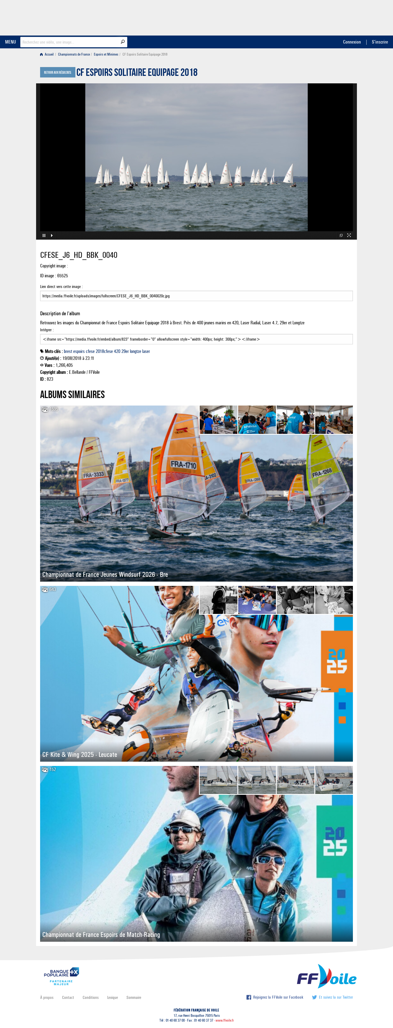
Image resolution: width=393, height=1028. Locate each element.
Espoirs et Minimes (106, 54)
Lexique (112, 997)
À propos (46, 997)
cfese (90, 351)
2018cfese (104, 351)
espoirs (79, 351)
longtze (135, 351)
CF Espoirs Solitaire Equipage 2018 (137, 73)
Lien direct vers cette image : (61, 286)
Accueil (49, 54)
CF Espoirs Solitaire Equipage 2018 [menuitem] (144, 54)
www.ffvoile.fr (224, 1020)
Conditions (91, 997)
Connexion (352, 42)
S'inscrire (380, 42)
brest (68, 351)
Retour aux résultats (57, 73)
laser (146, 351)
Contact (68, 997)
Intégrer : (47, 329)
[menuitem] (48, 54)
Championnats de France (74, 54)
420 (117, 351)
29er (125, 351)
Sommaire (133, 997)
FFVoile (319, 17)
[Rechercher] (123, 41)
